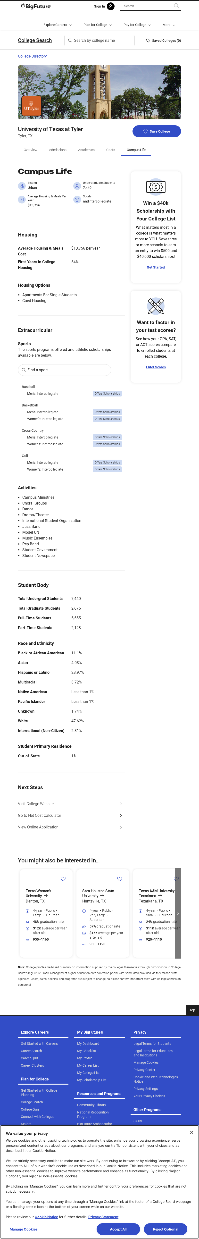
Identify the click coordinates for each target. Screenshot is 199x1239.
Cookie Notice (46, 1217)
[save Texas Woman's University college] (63, 879)
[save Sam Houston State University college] (119, 879)
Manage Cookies (24, 1229)
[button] (169, 21)
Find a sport (37, 370)
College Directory (32, 56)
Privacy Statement (103, 1217)
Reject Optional (165, 1229)
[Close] (191, 1132)
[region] (71, 428)
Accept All (118, 1229)
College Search (35, 40)
